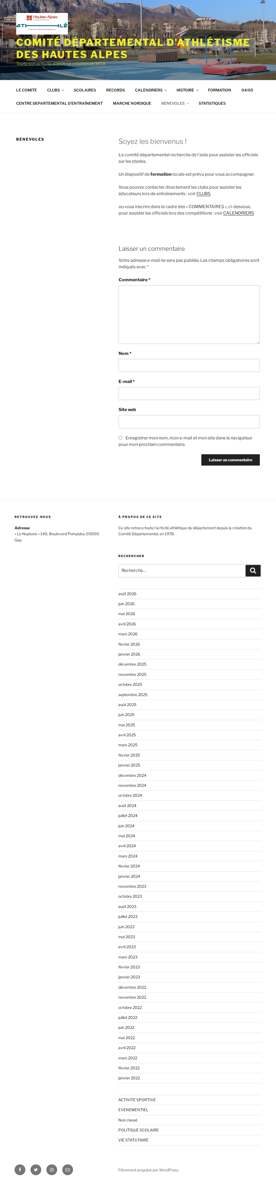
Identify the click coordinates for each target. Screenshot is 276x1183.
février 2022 (129, 1068)
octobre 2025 (130, 684)
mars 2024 (127, 856)
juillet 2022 (127, 1017)
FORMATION (219, 90)
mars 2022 (127, 1058)
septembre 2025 (132, 694)
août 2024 (127, 805)
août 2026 (127, 593)
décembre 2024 (132, 775)
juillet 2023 (127, 916)
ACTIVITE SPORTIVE (137, 1099)
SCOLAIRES (85, 90)
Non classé (127, 1120)
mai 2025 (126, 725)
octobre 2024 (130, 795)
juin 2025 (126, 714)
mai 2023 (126, 936)
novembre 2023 (132, 886)
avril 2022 (127, 1047)
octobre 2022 (130, 1007)
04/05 (247, 90)
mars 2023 (127, 957)
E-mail (127, 381)
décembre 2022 (132, 987)
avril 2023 (127, 946)
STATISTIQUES (212, 103)
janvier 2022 (129, 1078)
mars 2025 (127, 745)
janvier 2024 (129, 876)
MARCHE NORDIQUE (132, 103)
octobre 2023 (130, 896)
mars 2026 (127, 634)
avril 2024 (127, 845)
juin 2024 (126, 825)
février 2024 (129, 866)
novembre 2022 (132, 997)
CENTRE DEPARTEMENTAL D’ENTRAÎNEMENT (59, 103)
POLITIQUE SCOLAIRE (138, 1130)
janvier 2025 (129, 765)
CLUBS (53, 90)
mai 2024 (126, 835)
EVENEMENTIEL (133, 1109)
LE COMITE (26, 90)
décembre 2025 (132, 664)
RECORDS (115, 90)
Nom (125, 353)
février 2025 (129, 755)
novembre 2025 (132, 674)
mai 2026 (126, 613)
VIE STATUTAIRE (133, 1140)
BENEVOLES (173, 103)
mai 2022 (126, 1037)
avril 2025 (127, 735)
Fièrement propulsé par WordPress (148, 1170)
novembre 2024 (132, 785)
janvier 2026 (129, 654)
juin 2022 (126, 1027)
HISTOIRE (185, 90)
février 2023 (129, 967)
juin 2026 (126, 603)
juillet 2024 (127, 815)
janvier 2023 (129, 977)
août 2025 (127, 704)
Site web (127, 409)
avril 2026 (127, 624)
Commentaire (134, 279)
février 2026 (129, 644)
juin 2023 (126, 926)
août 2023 (127, 906)
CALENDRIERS (149, 90)
